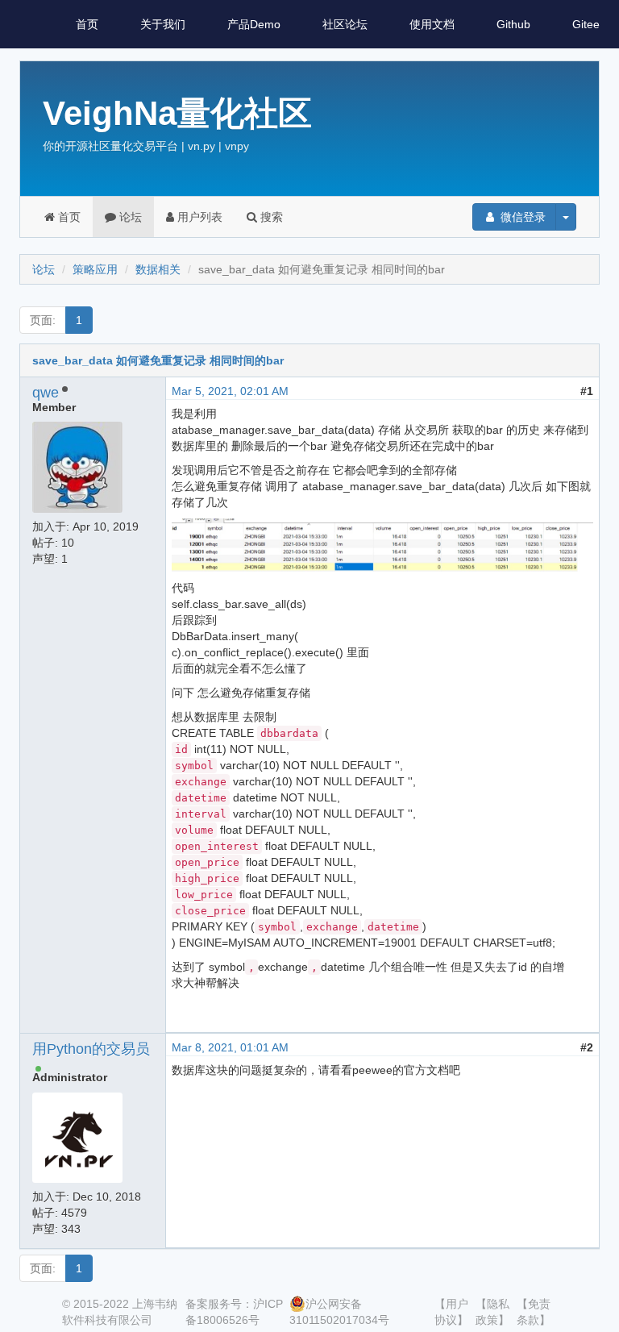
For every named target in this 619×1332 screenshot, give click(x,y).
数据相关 (158, 269)
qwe (45, 393)
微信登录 (521, 216)
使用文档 (432, 24)
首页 (87, 24)
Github (513, 24)
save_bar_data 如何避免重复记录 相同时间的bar (158, 360)
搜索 (270, 216)
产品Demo (253, 24)
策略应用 (95, 269)
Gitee (586, 24)
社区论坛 (345, 24)
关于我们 (162, 24)
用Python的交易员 (91, 1049)
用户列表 (198, 216)
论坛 (129, 216)
